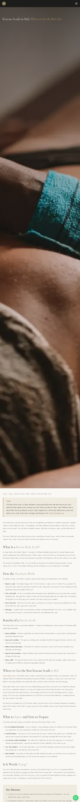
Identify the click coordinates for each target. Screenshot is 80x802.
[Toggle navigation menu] (76, 3)
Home (5, 494)
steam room (59, 679)
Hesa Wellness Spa (9, 676)
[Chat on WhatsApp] (75, 797)
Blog (10, 494)
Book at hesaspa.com (56, 513)
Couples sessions (31, 706)
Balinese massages (22, 772)
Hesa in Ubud (35, 775)
